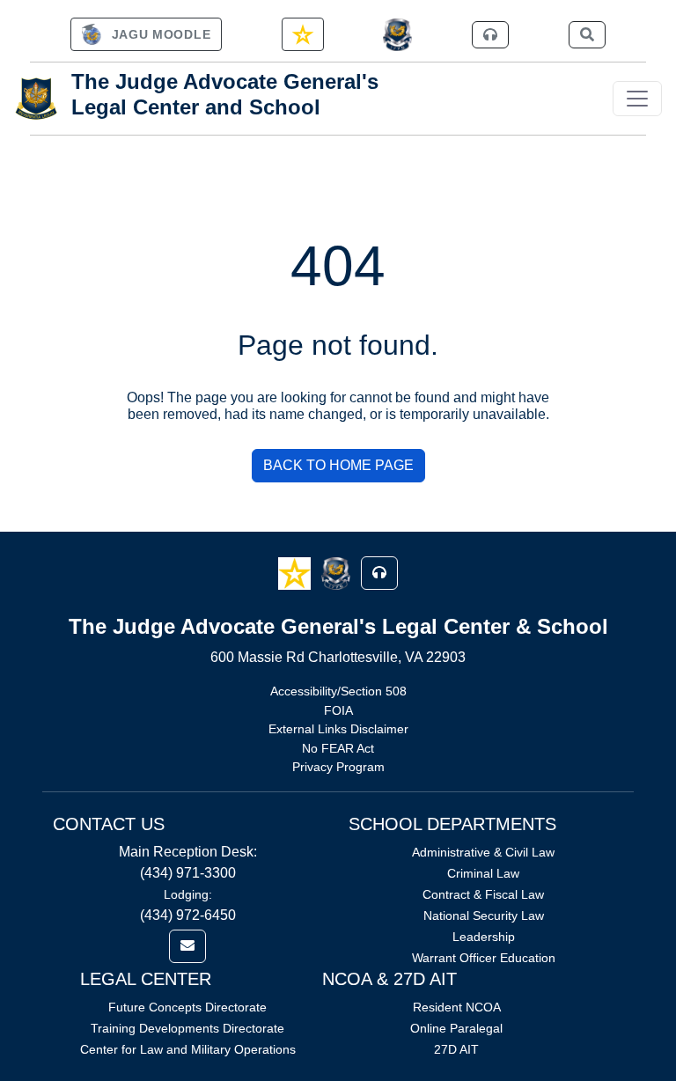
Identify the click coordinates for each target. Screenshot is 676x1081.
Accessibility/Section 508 (338, 691)
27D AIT (456, 1049)
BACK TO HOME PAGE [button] (338, 465)
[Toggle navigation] (637, 98)
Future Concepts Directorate (187, 1007)
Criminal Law (483, 873)
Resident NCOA (457, 1007)
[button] (296, 571)
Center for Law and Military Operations (188, 1049)
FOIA (338, 710)
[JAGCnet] (397, 34)
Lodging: (188, 894)
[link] (146, 34)
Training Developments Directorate (187, 1028)
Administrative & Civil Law (483, 852)
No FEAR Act (338, 748)
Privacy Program (338, 767)
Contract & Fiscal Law (483, 894)
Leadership (483, 937)
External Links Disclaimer (338, 729)
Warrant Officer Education (483, 958)
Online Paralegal (456, 1028)
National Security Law (483, 915)
